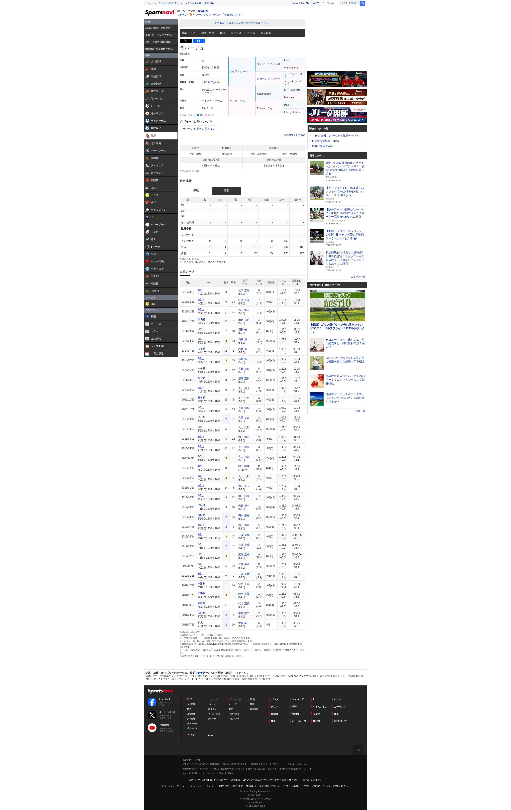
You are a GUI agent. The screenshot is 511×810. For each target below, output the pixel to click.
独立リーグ (192, 723)
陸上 (336, 714)
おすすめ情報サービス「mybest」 (199, 773)
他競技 (316, 721)
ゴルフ (274, 699)
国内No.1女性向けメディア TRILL (296, 768)
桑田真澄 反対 (351, 3)
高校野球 (191, 714)
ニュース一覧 (358, 276)
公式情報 (266, 32)
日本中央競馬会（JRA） (326, 140)
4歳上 (201, 290)
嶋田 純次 (244, 466)
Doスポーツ (340, 721)
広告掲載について (269, 785)
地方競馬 (254, 709)
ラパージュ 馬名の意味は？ (199, 128)
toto (210, 735)
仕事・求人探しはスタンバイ (262, 768)
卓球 (294, 706)
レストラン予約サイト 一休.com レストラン (284, 764)
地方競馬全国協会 (322, 146)
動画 (222, 32)
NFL (273, 721)
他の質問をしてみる (294, 135)
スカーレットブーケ (268, 78)
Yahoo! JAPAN (300, 3)
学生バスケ (234, 719)
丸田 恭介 (244, 368)
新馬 (200, 622)
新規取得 (203, 10)
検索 (362, 3)
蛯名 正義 (244, 583)
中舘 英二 (244, 613)
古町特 (201, 515)
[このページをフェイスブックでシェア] (199, 41)
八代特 (201, 378)
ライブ (190, 735)
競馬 (252, 704)
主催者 (199, 672)
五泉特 (201, 368)
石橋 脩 (242, 329)
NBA (231, 709)
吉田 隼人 (244, 309)
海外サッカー (214, 709)
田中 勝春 (244, 495)
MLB (189, 709)
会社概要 (238, 785)
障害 (226, 190)
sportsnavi (161, 691)
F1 (314, 699)
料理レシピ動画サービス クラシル (228, 768)
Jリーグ (211, 704)
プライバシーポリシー (174, 785)
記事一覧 (360, 411)
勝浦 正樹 (244, 378)
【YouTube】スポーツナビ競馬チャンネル (336, 135)
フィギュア (298, 699)
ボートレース (299, 721)
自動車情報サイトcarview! (195, 768)
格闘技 (274, 714)
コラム (251, 32)
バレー (337, 699)
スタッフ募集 (291, 785)
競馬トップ (188, 32)
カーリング (340, 706)
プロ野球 (191, 704)
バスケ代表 (234, 714)
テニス (274, 706)
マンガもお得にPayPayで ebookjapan (201, 764)
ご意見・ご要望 (311, 785)
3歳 (200, 534)
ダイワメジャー (239, 71)
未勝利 (201, 583)
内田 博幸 (244, 437)
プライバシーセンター (203, 785)
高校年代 (212, 719)
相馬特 (201, 319)
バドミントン (320, 706)
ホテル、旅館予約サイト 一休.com (240, 764)
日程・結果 (207, 32)
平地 (196, 190)
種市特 (201, 348)
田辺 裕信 (244, 319)
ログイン (182, 14)
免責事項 (251, 785)
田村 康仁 (207, 82)
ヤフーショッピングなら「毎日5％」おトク (218, 14)
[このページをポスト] (186, 41)
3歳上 (201, 329)
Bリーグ (233, 704)
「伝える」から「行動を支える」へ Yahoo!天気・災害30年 (180, 3)
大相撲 (295, 714)
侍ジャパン (192, 728)
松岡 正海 (244, 290)
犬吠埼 (201, 505)
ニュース (236, 32)
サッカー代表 (214, 714)
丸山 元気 (244, 398)
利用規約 (224, 785)
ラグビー (318, 714)
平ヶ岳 (201, 417)
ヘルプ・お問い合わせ (336, 785)
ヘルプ (315, 3)
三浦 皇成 (244, 534)
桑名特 (201, 397)
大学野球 (191, 719)
